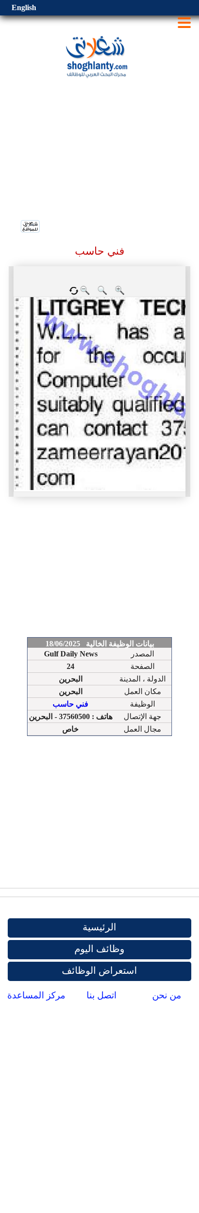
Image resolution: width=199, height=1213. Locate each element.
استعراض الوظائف (99, 970)
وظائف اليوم (99, 948)
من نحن (166, 995)
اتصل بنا (101, 995)
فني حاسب (70, 704)
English (24, 7)
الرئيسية (99, 927)
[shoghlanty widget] (30, 227)
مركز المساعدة (36, 995)
